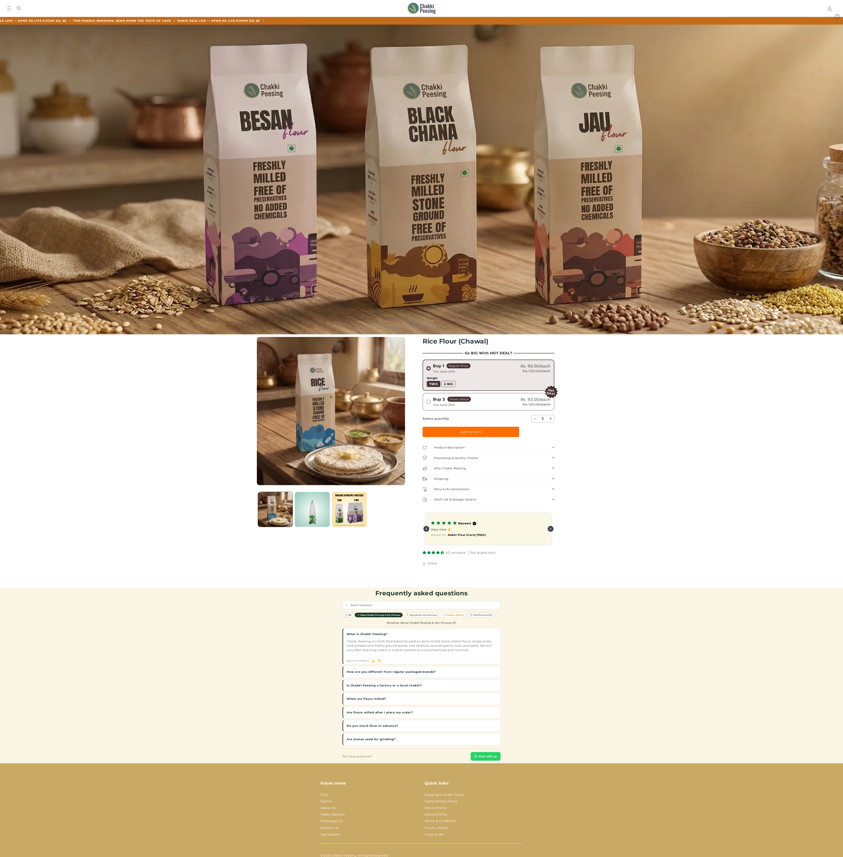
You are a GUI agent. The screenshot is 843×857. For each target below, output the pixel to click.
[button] (9, 8)
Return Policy (436, 808)
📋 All (348, 615)
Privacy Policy (436, 828)
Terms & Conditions (441, 821)
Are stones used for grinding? (371, 739)
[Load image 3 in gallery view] (349, 509)
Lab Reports (330, 834)
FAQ (324, 795)
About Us (328, 808)
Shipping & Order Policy (445, 795)
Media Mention (333, 814)
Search (326, 801)
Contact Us (330, 828)
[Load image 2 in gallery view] (312, 509)
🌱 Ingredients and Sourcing (421, 615)
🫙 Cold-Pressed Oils (481, 615)
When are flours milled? (366, 698)
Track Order (434, 834)
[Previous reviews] (426, 529)
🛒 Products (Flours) (453, 615)
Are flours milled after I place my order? (380, 712)
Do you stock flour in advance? (372, 725)
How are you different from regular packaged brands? (391, 671)
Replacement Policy (441, 801)
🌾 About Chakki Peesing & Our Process (378, 615)
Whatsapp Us (332, 821)
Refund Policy (436, 814)
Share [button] (432, 563)
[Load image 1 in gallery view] (275, 509)
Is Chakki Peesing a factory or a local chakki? (384, 685)
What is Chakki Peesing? (367, 634)
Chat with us (488, 756)
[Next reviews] (550, 529)
